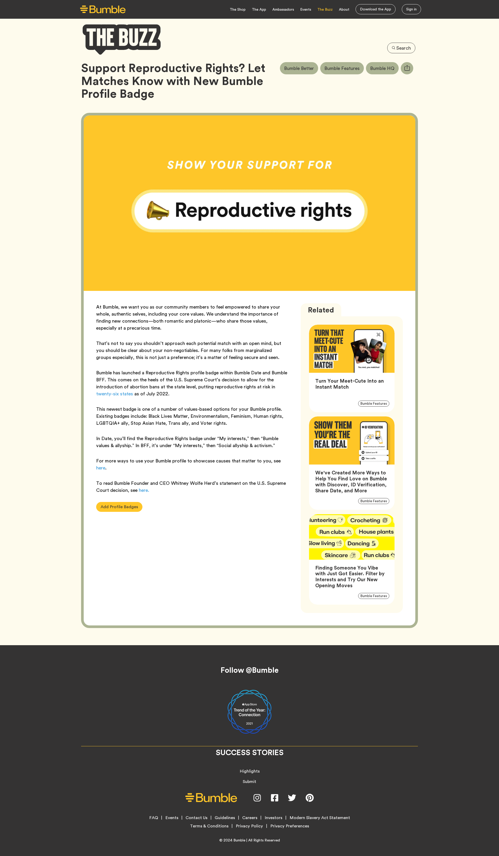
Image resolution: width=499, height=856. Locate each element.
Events (305, 9)
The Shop (238, 9)
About (344, 9)
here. (144, 490)
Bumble (239, 840)
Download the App (375, 9)
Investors (273, 818)
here (100, 467)
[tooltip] (407, 68)
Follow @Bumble (250, 670)
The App (259, 9)
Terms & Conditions (209, 826)
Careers (249, 818)
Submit (249, 782)
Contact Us (196, 818)
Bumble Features (344, 68)
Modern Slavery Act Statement (320, 818)
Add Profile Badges (119, 507)
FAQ (153, 818)
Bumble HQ (384, 68)
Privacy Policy (249, 826)
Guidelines (225, 818)
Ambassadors (283, 9)
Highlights (250, 771)
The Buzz (325, 9)
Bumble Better (301, 68)
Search (403, 47)
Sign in (411, 9)
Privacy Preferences (289, 826)
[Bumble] (102, 9)
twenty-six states (114, 393)
